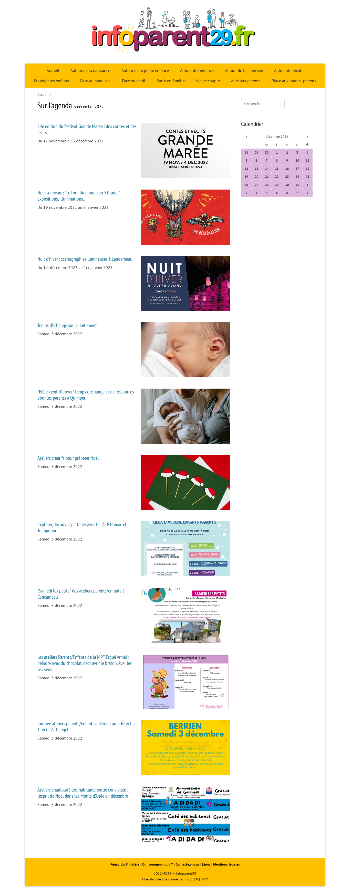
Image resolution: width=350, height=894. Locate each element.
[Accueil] (175, 31)
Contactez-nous (187, 864)
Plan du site (151, 879)
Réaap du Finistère (124, 864)
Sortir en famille (171, 81)
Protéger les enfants (51, 81)
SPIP (204, 879)
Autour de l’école (288, 70)
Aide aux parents (245, 81)
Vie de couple (208, 81)
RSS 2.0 (192, 879)
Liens (206, 864)
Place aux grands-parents (294, 81)
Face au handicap (95, 81)
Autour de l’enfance (197, 70)
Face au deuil (133, 81)
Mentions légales (226, 864)
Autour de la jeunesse (244, 70)
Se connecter (174, 879)
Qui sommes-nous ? (158, 864)
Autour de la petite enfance (145, 70)
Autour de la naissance (90, 70)
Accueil (53, 70)
